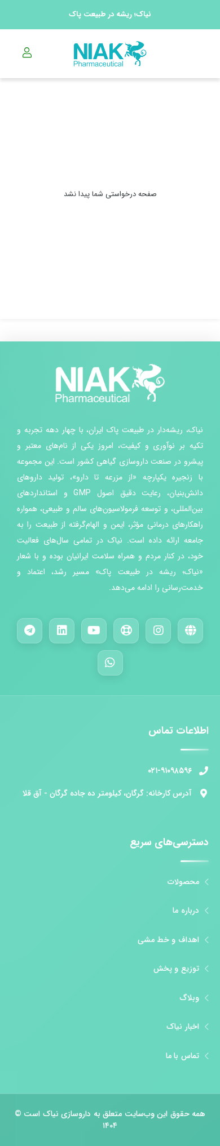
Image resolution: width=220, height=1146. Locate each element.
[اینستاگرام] (158, 630)
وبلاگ (189, 998)
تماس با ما (182, 1056)
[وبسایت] (190, 630)
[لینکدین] (61, 630)
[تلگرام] (29, 630)
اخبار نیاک (182, 1027)
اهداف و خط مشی (168, 940)
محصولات (183, 882)
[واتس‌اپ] (110, 663)
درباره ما (186, 911)
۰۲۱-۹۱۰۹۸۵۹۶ (170, 771)
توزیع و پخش (176, 969)
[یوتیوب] (94, 630)
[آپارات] (126, 630)
